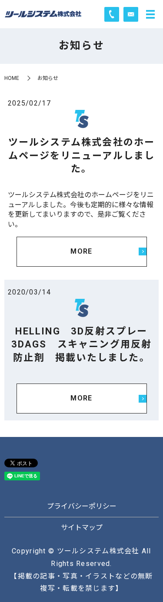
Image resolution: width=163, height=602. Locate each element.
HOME (11, 78)
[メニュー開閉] (150, 14)
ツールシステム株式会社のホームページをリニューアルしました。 (81, 156)
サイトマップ (82, 527)
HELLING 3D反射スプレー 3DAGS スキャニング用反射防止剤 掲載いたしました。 (84, 345)
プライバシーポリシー (81, 506)
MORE (81, 251)
